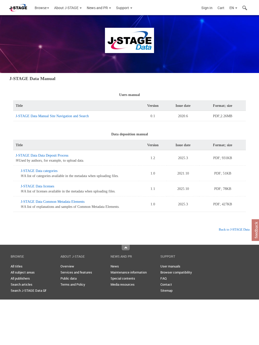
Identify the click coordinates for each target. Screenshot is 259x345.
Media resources (123, 284)
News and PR (98, 7)
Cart (221, 7)
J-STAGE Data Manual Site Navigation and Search (52, 116)
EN (232, 7)
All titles (17, 266)
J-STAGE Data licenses (37, 186)
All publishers (20, 278)
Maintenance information (129, 272)
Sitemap (166, 290)
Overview (67, 266)
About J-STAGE (66, 7)
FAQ (163, 278)
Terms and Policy (72, 284)
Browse (41, 7)
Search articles (21, 284)
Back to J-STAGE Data (234, 229)
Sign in (206, 7)
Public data (68, 278)
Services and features (76, 272)
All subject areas (23, 272)
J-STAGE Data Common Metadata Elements (52, 202)
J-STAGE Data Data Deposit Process (42, 155)
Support (123, 7)
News (115, 266)
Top (126, 247)
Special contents (123, 278)
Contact (166, 284)
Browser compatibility (176, 272)
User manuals (170, 266)
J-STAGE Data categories (39, 171)
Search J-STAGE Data (27, 290)
